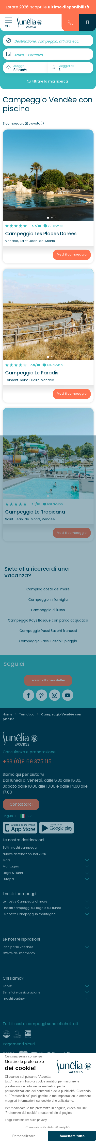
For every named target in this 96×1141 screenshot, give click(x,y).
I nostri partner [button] (14, 998)
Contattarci (21, 804)
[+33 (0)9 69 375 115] (70, 22)
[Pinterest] (41, 695)
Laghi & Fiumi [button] (13, 873)
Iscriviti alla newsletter (48, 680)
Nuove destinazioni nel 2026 (24, 854)
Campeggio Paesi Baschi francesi (48, 630)
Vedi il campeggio (72, 254)
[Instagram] (54, 695)
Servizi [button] (7, 986)
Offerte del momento (19, 953)
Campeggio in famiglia (48, 599)
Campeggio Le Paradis (31, 372)
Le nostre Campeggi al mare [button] (25, 901)
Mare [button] (7, 860)
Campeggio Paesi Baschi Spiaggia (48, 641)
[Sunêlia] (29, 22)
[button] (87, 22)
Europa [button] (8, 879)
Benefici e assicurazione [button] (21, 992)
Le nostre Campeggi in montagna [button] (29, 914)
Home (8, 714)
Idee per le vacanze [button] (18, 947)
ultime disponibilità (68, 7)
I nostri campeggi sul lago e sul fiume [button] (32, 908)
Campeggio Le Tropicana (35, 512)
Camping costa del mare (48, 589)
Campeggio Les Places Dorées (41, 233)
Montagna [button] (11, 866)
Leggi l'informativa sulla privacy (26, 1120)
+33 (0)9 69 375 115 (27, 761)
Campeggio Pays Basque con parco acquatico (48, 620)
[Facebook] (28, 695)
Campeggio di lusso (48, 609)
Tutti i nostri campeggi (20, 847)
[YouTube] (67, 695)
